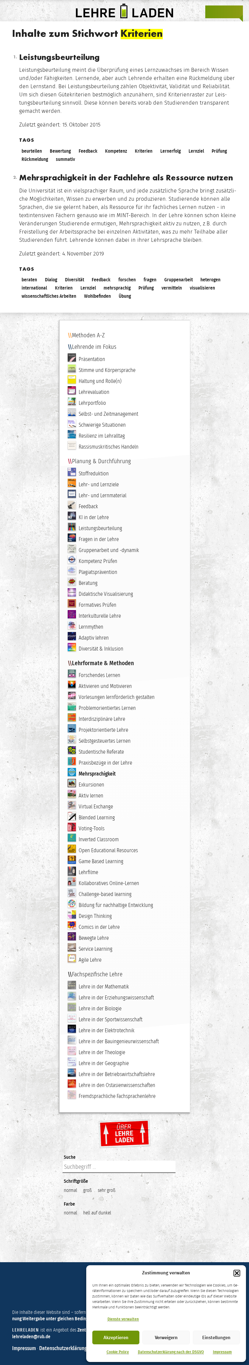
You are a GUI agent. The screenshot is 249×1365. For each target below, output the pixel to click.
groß (87, 1190)
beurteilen (32, 151)
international (34, 288)
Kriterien (143, 151)
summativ (65, 159)
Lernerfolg (170, 151)
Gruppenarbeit (178, 280)
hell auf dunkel (97, 1213)
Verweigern (166, 1337)
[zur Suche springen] (224, 12)
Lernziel (196, 151)
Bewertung (60, 151)
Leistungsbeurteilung (59, 58)
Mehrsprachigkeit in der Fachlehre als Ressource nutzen (126, 178)
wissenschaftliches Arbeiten (49, 296)
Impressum (222, 1352)
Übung (125, 296)
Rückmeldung (35, 159)
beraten (29, 280)
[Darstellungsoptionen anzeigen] (212, 12)
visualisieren (202, 288)
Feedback (88, 151)
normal (70, 1190)
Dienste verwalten (123, 1319)
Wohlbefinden (97, 296)
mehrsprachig (117, 288)
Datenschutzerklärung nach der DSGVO (171, 1352)
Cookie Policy (118, 1352)
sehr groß (106, 1190)
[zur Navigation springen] (236, 12)
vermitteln (172, 288)
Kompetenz (116, 151)
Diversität (74, 280)
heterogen (210, 280)
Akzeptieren (116, 1337)
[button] (237, 1273)
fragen (150, 280)
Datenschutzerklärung (63, 1348)
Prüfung (219, 151)
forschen (127, 280)
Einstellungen (216, 1337)
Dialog (51, 280)
